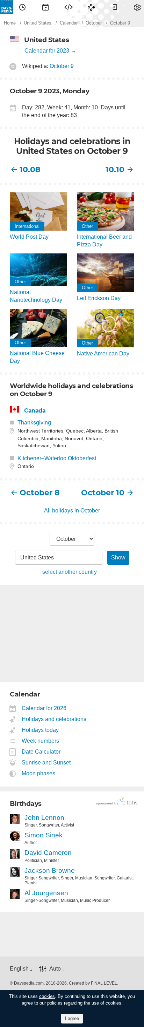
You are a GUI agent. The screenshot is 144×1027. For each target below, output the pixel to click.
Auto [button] (55, 969)
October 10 (102, 492)
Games (91, 7)
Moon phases (38, 773)
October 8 (40, 492)
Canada (35, 410)
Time (22, 7)
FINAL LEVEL (104, 983)
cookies (47, 996)
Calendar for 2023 (46, 51)
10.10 (115, 169)
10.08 (30, 169)
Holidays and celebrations (54, 719)
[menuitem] (22, 7)
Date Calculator (41, 752)
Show (118, 557)
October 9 (62, 66)
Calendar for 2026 (44, 708)
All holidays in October (72, 511)
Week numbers (40, 741)
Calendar (45, 7)
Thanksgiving (34, 423)
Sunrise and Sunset (46, 763)
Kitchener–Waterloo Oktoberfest (56, 458)
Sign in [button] (114, 7)
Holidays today (40, 730)
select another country (69, 572)
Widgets (68, 7)
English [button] (19, 969)
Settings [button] (137, 7)
